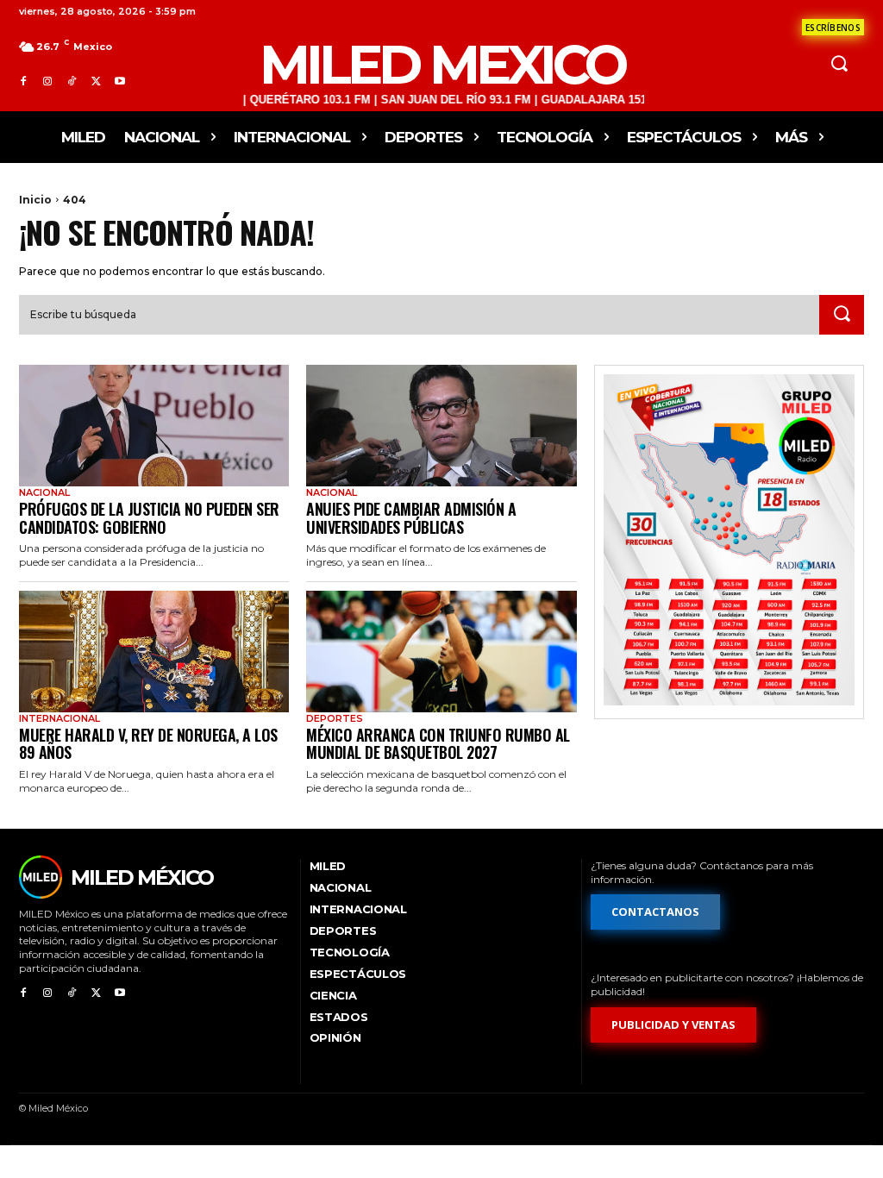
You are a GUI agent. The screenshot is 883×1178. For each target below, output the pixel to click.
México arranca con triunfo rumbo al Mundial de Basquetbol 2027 (438, 744)
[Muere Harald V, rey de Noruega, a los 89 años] (154, 651)
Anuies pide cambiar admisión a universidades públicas (411, 518)
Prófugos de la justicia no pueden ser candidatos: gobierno (149, 518)
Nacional (44, 492)
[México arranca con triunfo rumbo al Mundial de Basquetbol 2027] (441, 651)
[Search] (841, 315)
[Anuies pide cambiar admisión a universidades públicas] (441, 425)
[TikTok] (71, 82)
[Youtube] (120, 82)
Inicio (35, 199)
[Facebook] (23, 82)
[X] (95, 82)
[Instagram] (47, 82)
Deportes (334, 718)
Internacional (59, 718)
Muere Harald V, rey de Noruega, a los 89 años (148, 744)
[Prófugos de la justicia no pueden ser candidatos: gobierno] (154, 425)
